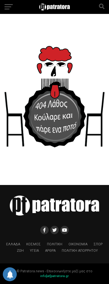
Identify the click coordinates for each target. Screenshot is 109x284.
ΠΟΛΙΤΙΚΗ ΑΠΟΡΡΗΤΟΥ (80, 251)
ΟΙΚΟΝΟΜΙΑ (77, 244)
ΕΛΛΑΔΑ (13, 244)
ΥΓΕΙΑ (34, 251)
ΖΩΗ (20, 251)
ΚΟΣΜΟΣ (33, 244)
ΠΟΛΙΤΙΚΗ (54, 244)
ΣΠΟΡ (98, 244)
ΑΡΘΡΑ (50, 251)
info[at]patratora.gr (54, 276)
